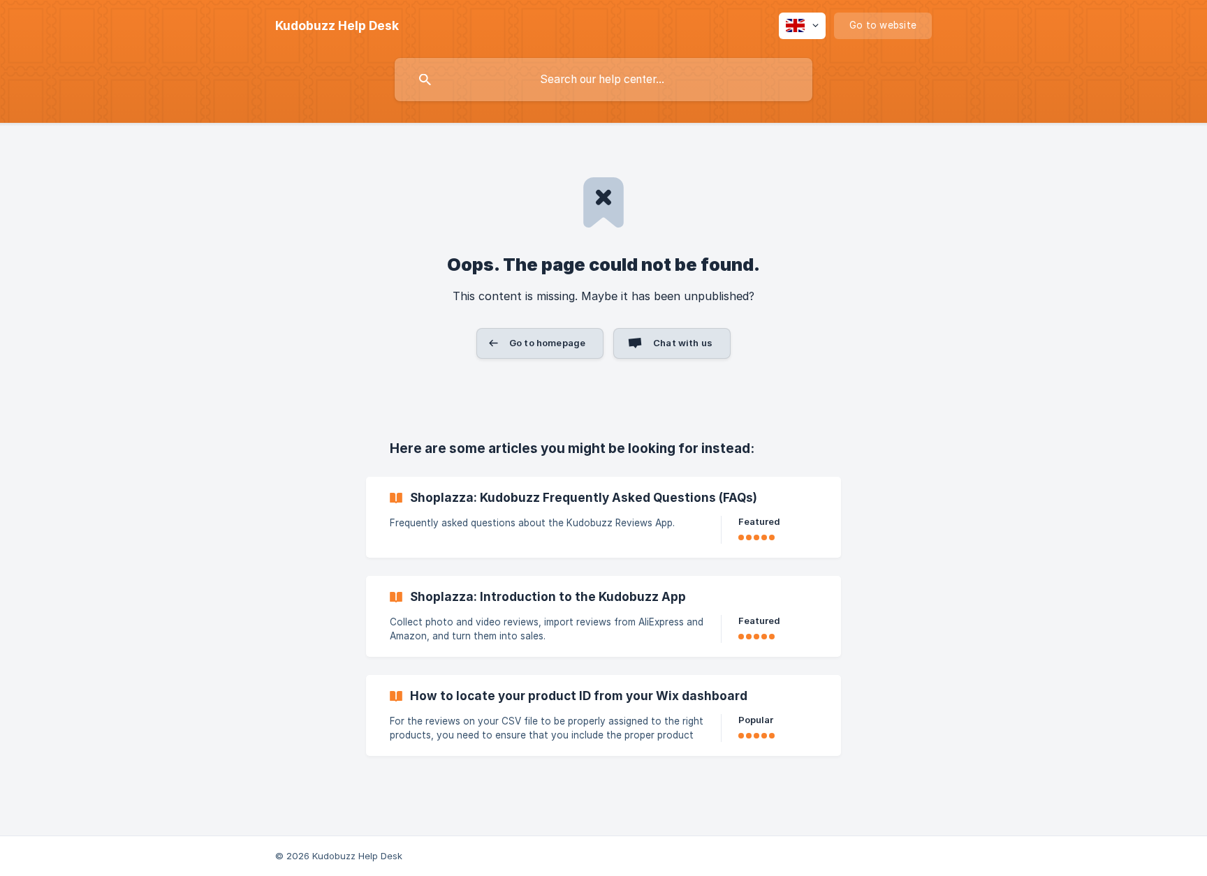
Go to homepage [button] (547, 342)
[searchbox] (603, 79)
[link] (603, 517)
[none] (337, 26)
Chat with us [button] (682, 342)
